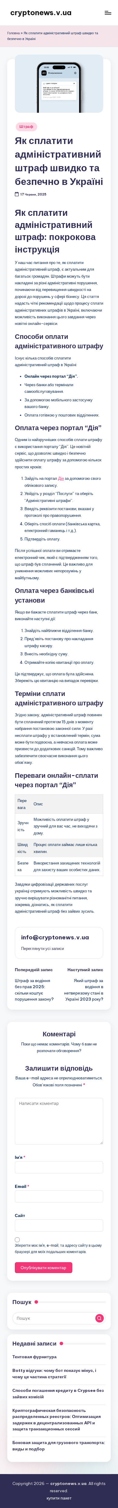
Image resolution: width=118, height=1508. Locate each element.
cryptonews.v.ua (40, 12)
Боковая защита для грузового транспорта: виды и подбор (58, 1445)
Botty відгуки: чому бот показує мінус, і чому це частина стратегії (54, 1373)
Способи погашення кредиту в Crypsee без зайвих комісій (58, 1393)
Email (22, 1186)
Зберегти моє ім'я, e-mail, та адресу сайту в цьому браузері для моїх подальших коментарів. (58, 1248)
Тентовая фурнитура (34, 1356)
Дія (61, 478)
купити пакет (59, 1498)
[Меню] (108, 12)
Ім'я (20, 1157)
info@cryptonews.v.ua (55, 937)
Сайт (20, 1215)
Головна (13, 33)
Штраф (26, 126)
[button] (42, 948)
